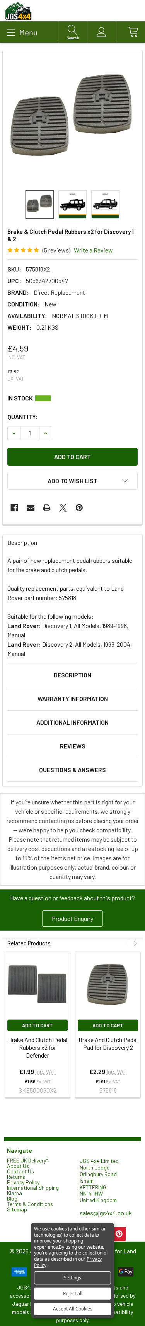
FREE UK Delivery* (27, 1160)
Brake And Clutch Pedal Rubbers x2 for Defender (37, 1047)
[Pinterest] (79, 508)
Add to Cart (37, 1025)
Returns (16, 1176)
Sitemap (17, 1209)
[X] (63, 508)
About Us (18, 1165)
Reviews (72, 746)
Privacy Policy (23, 1182)
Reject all (72, 1293)
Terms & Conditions (30, 1204)
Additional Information (72, 722)
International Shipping (33, 1187)
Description (72, 675)
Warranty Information (73, 698)
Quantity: (22, 416)
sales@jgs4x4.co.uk (106, 1212)
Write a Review (93, 250)
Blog (12, 1198)
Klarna (14, 1193)
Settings (72, 1277)
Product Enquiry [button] (72, 918)
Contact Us (20, 1171)
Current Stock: (72, 398)
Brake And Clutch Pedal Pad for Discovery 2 (108, 1043)
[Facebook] (14, 508)
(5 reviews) (56, 250)
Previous (127, 943)
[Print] (47, 508)
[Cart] (130, 32)
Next (134, 943)
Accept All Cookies (72, 1308)
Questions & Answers (72, 769)
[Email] (31, 508)
